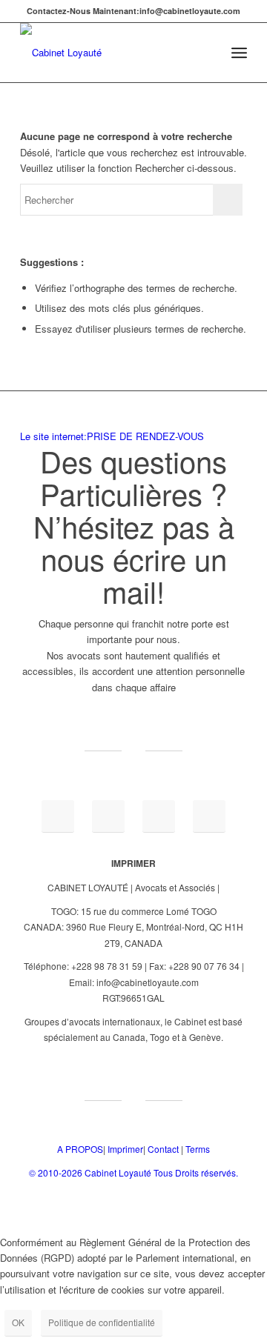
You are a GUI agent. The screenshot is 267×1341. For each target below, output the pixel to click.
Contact (163, 1148)
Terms (197, 1148)
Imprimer (125, 1148)
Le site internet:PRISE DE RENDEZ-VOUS (112, 436)
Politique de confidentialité (101, 1322)
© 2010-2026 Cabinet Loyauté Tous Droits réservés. (133, 1172)
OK (18, 1322)
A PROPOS (80, 1148)
